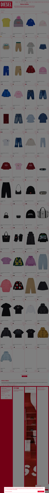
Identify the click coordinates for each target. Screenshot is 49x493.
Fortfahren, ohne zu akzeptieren (8, 491)
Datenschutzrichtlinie (9, 489)
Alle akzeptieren (41, 491)
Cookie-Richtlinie (15, 489)
